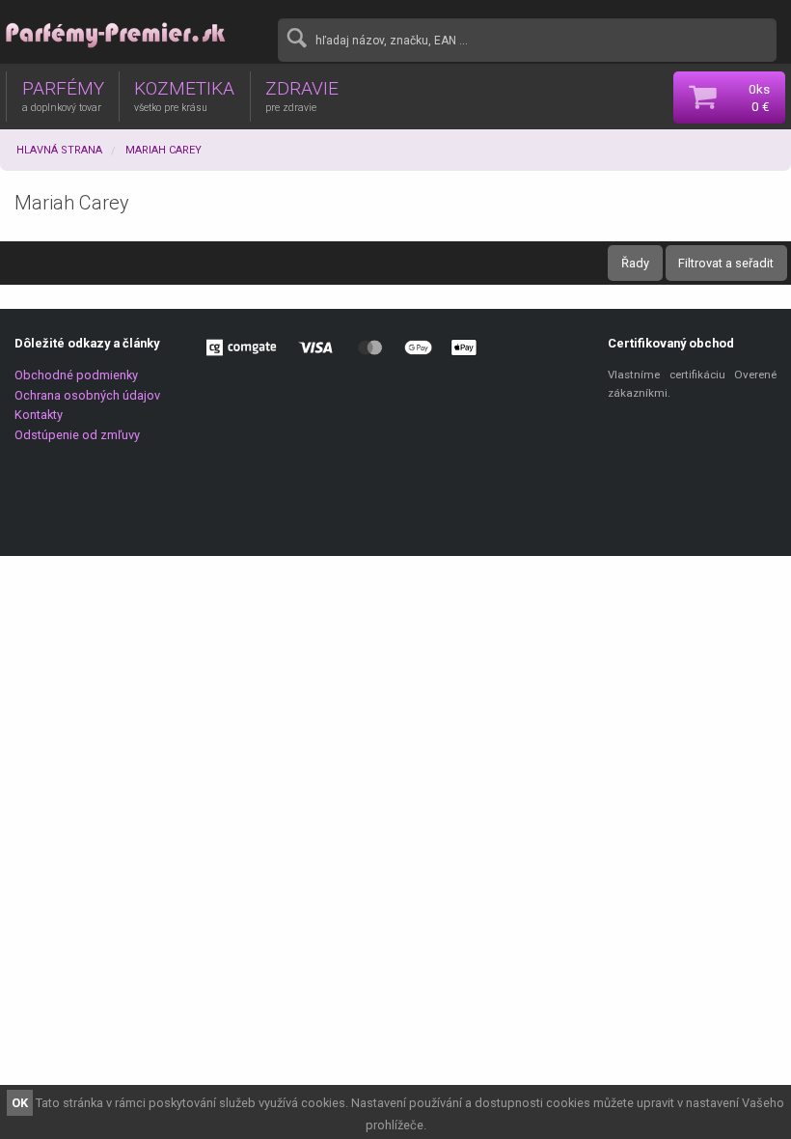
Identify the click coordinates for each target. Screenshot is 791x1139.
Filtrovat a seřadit (726, 263)
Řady (635, 263)
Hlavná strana (59, 150)
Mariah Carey (163, 150)
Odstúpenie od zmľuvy (77, 435)
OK (20, 1103)
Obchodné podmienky (76, 375)
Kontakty (38, 414)
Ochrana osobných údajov (87, 395)
